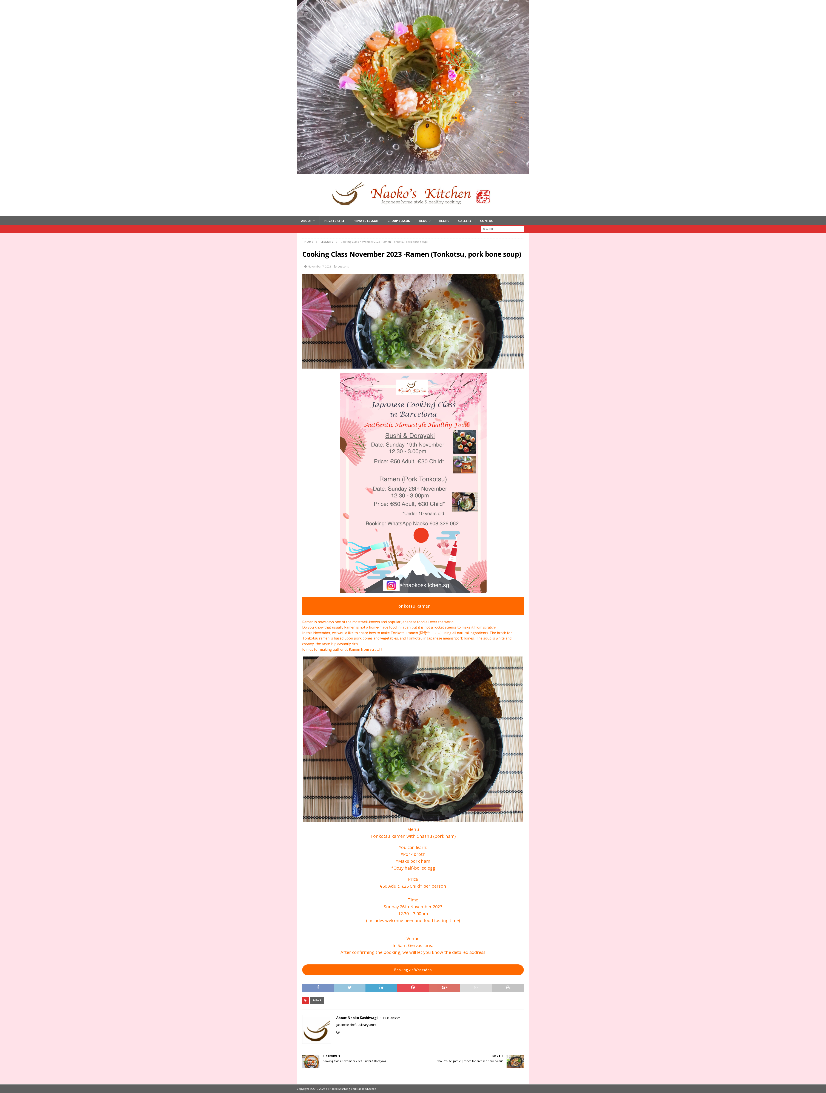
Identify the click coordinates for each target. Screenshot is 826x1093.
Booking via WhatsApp (413, 969)
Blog (423, 221)
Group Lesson (398, 221)
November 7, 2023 (319, 266)
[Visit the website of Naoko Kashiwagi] (337, 1032)
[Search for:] (502, 229)
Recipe (444, 221)
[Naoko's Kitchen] (413, 172)
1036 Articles (392, 1018)
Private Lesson (366, 221)
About (306, 221)
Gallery (464, 221)
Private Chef (334, 221)
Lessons (343, 266)
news (317, 1000)
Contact (487, 221)
